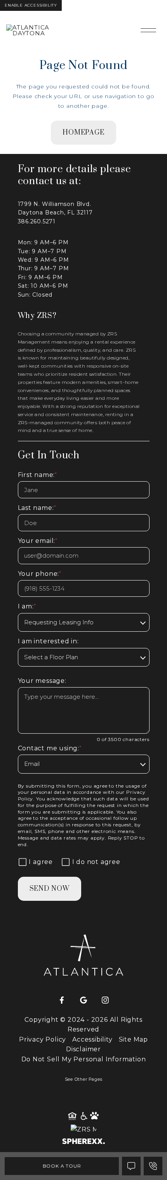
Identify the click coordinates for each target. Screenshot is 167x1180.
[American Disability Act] (83, 1116)
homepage (83, 132)
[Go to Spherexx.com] (83, 1142)
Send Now (50, 889)
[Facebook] (62, 1000)
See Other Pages (84, 1079)
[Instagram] (105, 1000)
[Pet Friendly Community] (94, 1116)
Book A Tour (62, 1166)
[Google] (83, 1000)
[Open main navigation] (148, 30)
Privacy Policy (42, 1039)
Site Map (133, 1039)
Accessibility (92, 1039)
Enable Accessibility (31, 5)
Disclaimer (83, 1049)
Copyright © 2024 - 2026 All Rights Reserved (83, 1024)
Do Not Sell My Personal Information (83, 1059)
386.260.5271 (37, 221)
